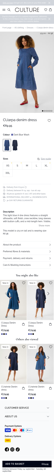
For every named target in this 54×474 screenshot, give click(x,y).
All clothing (19, 28)
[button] (27, 244)
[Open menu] (3, 9)
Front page (6, 28)
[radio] (7, 165)
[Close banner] (49, 3)
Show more (44, 225)
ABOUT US (11, 416)
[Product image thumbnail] (42, 111)
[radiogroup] (27, 169)
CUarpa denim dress (44, 28)
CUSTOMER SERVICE (17, 407)
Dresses (30, 28)
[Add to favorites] (49, 121)
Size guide (46, 159)
